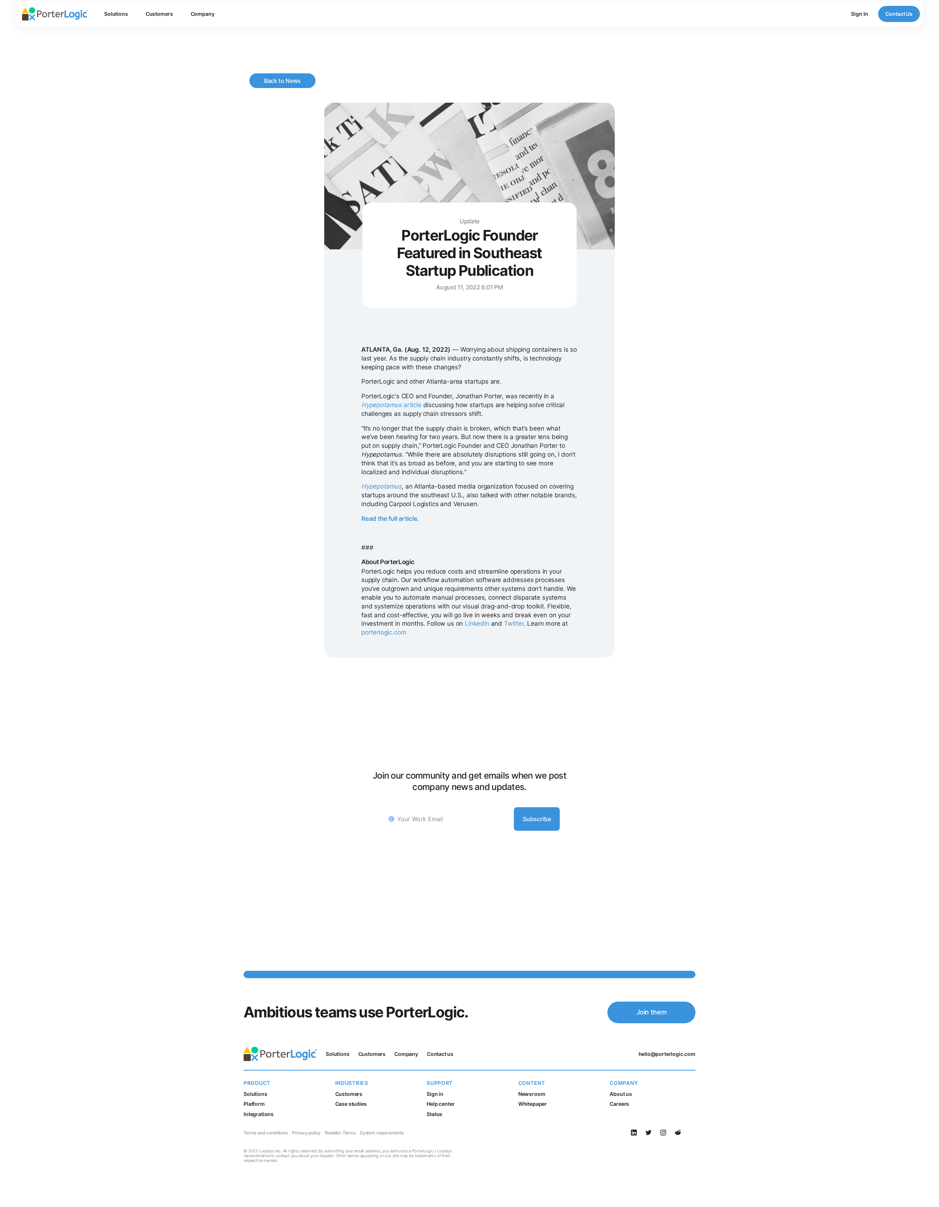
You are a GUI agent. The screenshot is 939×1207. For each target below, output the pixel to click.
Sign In (859, 14)
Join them (651, 1012)
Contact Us (899, 14)
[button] (116, 14)
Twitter (513, 623)
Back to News (282, 80)
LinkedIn (476, 623)
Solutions (116, 14)
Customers (159, 14)
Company (203, 14)
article (391, 405)
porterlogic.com (383, 632)
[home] (55, 14)
